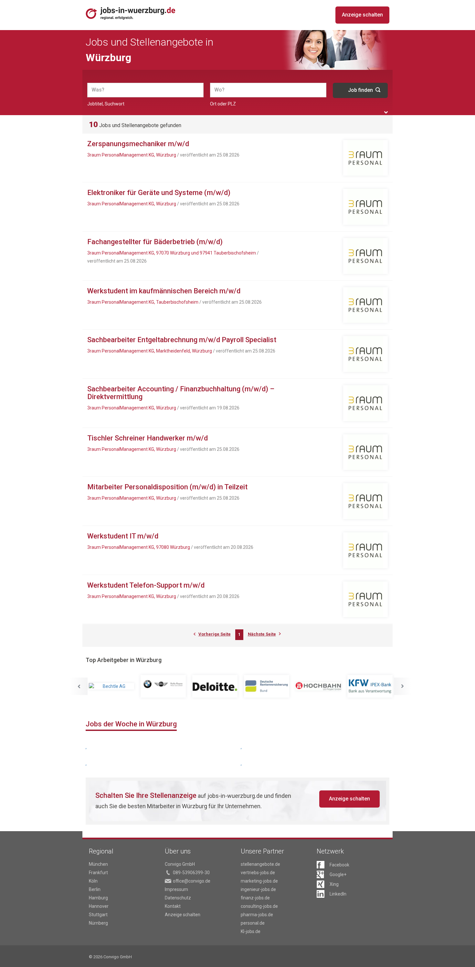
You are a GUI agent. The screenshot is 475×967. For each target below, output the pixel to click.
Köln (93, 881)
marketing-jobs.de (259, 881)
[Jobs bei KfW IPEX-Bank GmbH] (370, 686)
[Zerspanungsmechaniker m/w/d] (365, 158)
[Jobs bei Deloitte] (215, 686)
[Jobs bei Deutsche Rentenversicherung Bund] (266, 686)
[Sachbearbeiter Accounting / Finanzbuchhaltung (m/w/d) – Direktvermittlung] (365, 403)
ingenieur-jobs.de (258, 889)
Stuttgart (98, 914)
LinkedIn (338, 893)
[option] (111, 686)
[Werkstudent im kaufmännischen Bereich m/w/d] (365, 305)
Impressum (176, 889)
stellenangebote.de (260, 864)
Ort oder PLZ (223, 103)
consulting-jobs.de (259, 906)
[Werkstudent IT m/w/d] (365, 550)
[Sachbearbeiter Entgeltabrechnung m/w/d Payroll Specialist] (365, 354)
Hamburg (98, 897)
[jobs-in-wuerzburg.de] (130, 13)
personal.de (253, 923)
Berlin (94, 889)
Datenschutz (178, 897)
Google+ (338, 874)
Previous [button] (79, 686)
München (98, 864)
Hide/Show (386, 112)
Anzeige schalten (362, 15)
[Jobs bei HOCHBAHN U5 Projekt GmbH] (318, 686)
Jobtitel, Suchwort (105, 103)
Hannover (99, 906)
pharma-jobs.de (257, 914)
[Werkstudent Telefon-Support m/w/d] (365, 599)
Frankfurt (98, 872)
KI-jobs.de (250, 931)
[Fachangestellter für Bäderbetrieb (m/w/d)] (365, 256)
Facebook (339, 864)
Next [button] (402, 686)
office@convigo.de (191, 881)
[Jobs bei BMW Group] (163, 686)
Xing (334, 884)
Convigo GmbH (180, 864)
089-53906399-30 (191, 872)
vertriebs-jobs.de (258, 872)
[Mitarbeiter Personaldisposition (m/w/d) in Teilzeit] (365, 501)
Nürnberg (98, 923)
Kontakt (173, 906)
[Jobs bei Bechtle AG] (111, 686)
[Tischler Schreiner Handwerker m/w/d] (365, 452)
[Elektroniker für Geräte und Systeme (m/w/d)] (365, 207)
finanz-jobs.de (255, 897)
